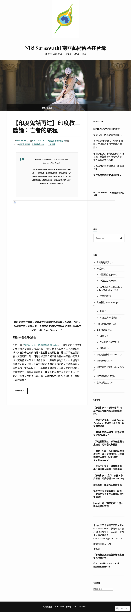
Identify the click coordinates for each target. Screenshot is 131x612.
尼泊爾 (103, 348)
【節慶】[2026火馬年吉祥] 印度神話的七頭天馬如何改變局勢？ (108, 410)
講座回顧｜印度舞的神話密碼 (107, 484)
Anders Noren (79, 607)
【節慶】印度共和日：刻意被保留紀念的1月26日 (108, 434)
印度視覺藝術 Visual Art (107, 354)
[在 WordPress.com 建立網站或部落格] (44, 607)
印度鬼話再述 (24, 144)
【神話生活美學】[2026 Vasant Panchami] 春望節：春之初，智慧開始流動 (108, 422)
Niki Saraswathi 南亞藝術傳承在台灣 (65, 48)
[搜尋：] (108, 238)
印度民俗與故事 (38, 144)
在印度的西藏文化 (108, 342)
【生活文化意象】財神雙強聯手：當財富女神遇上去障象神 (107, 468)
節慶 (102, 335)
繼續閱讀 (18, 391)
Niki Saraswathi (103, 323)
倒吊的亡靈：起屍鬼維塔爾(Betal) (41, 344)
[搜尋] (120, 238)
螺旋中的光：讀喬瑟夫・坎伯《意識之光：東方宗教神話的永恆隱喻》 (108, 493)
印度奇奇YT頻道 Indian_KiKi (110, 367)
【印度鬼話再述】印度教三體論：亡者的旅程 (46, 126)
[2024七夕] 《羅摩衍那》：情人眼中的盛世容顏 (108, 505)
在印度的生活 (103, 382)
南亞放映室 (101, 330)
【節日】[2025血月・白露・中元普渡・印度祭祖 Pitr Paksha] (108, 477)
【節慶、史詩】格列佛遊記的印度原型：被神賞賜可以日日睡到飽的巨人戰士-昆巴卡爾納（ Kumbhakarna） (108, 455)
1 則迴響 (51, 144)
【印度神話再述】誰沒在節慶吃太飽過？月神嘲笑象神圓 (108, 443)
